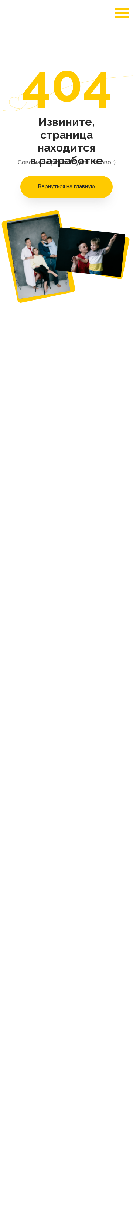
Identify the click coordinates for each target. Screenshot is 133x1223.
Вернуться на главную (66, 186)
